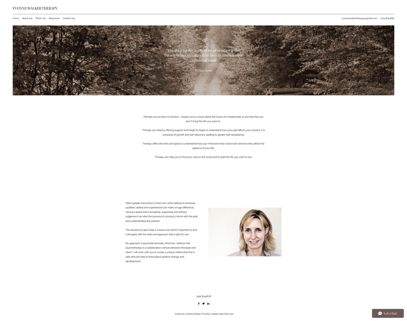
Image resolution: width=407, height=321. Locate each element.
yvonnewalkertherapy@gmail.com (359, 18)
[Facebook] (198, 303)
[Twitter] (203, 303)
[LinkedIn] (208, 303)
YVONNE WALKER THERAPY (35, 8)
